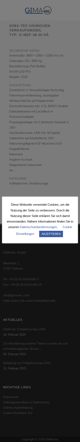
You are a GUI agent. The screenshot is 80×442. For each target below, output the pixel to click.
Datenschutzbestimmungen (38, 227)
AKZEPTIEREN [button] (51, 234)
